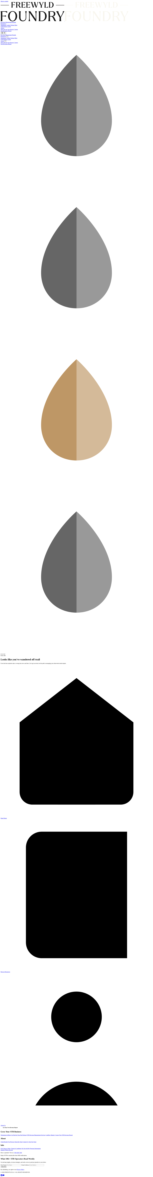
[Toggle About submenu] (5, 41)
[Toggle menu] (3, 33)
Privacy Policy (7, 1148)
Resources (3, 23)
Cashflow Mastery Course (52, 1135)
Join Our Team (32, 1142)
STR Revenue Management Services (36, 1135)
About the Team (18, 1142)
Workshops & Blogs (6, 1135)
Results (14, 22)
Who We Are (4, 29)
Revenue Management (6, 22)
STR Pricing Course (6, 26)
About (2, 28)
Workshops (3, 25)
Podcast (12, 25)
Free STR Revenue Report (66, 1135)
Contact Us (25, 1142)
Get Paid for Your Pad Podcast (18, 1135)
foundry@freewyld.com (7, 1150)
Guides (8, 25)
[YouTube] (3, 1175)
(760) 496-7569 (18, 1152)
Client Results (4, 1142)
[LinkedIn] (2, 1175)
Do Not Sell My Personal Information (31, 1148)
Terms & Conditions (16, 1148)
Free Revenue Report (6, 31)
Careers (16, 29)
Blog (16, 25)
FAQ (2, 1148)
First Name (3, 1165)
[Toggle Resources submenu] (7, 36)
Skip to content (4, 1)
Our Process (11, 29)
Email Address (25, 1165)
